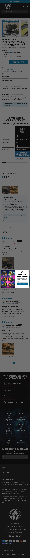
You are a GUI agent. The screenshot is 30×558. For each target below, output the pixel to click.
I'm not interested (22, 286)
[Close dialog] (28, 271)
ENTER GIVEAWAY (22, 283)
